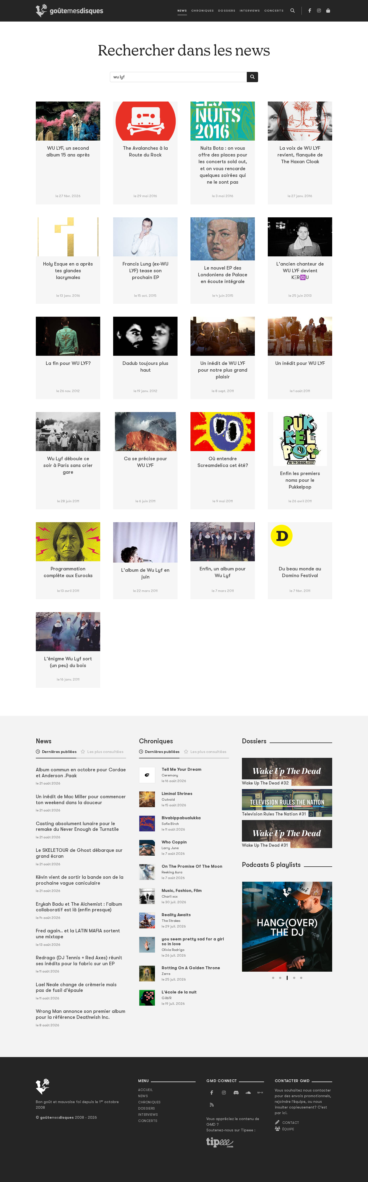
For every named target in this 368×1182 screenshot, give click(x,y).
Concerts (274, 10)
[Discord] (236, 1092)
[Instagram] (319, 11)
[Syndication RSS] (211, 1105)
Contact (290, 1123)
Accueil (145, 1090)
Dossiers (226, 10)
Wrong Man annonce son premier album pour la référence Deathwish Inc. (80, 1014)
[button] (273, 978)
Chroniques (202, 10)
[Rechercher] (252, 77)
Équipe (288, 1129)
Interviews (250, 10)
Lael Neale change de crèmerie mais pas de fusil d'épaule (76, 987)
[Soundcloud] (248, 1092)
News (182, 10)
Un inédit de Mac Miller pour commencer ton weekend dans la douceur (81, 799)
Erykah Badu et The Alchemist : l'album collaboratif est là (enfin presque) (79, 907)
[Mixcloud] (260, 1092)
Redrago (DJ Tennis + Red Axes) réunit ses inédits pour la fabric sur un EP (79, 960)
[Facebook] (310, 11)
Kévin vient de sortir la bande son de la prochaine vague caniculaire (79, 880)
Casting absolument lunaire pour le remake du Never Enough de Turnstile (77, 826)
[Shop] (328, 11)
